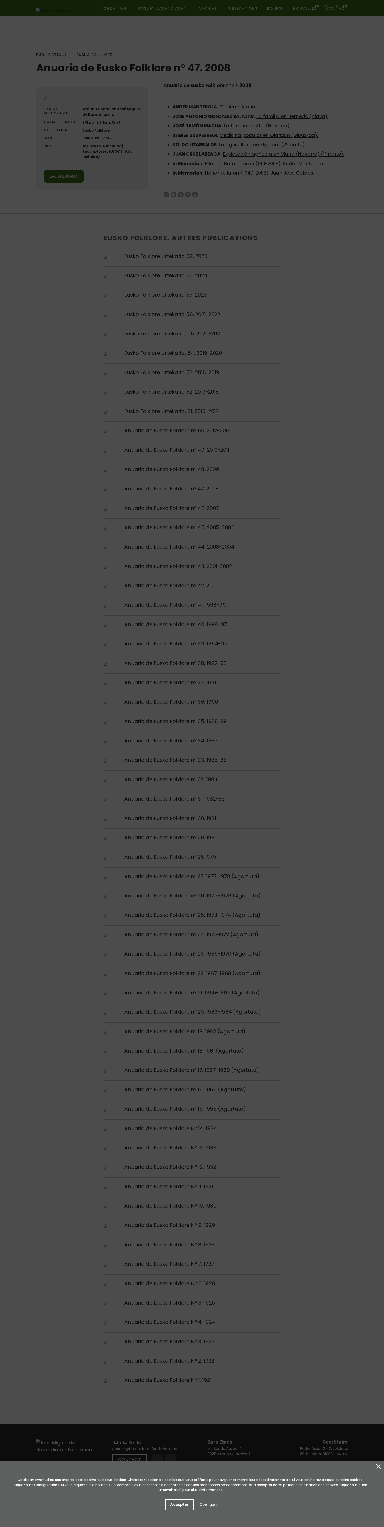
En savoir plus (169, 1489)
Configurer (209, 1504)
